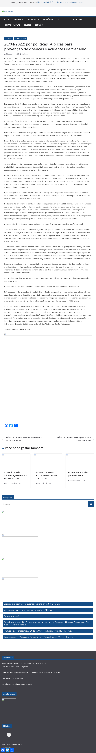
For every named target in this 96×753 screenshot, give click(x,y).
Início (6, 19)
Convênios (48, 19)
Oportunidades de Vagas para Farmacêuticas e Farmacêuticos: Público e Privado (38, 637)
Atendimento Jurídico (13, 616)
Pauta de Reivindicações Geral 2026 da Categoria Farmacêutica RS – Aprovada (38, 631)
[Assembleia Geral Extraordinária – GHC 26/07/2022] (48, 455)
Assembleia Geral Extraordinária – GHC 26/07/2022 (47, 475)
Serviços (60, 19)
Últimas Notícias (20, 39)
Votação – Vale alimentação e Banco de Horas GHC (15, 475)
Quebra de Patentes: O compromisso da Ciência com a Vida (73, 439)
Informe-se (32, 19)
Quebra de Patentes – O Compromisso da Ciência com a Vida (23, 439)
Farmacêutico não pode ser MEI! (78, 474)
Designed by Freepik (6, 747)
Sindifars (17, 19)
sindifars (25, 54)
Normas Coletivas (12, 25)
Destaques (8, 39)
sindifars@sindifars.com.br (22, 684)
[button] (22, 19)
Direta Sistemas (18, 744)
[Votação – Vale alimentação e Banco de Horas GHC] (16, 455)
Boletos (27, 25)
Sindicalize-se (77, 19)
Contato (39, 25)
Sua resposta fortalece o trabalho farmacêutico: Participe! (29, 610)
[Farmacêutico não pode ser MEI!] (80, 455)
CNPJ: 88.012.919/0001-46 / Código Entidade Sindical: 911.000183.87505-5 (31, 672)
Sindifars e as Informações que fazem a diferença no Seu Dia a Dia (32, 604)
